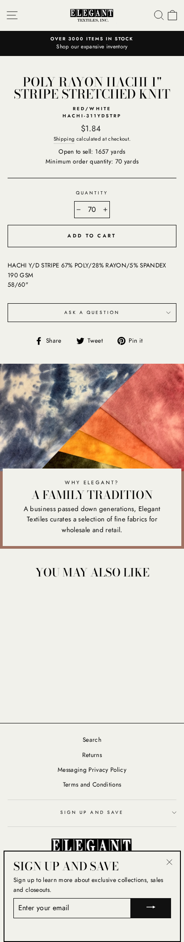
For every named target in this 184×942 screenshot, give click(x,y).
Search (92, 739)
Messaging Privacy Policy (92, 769)
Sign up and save (92, 812)
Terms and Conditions (92, 784)
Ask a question (92, 312)
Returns (92, 754)
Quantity (92, 192)
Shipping (64, 138)
